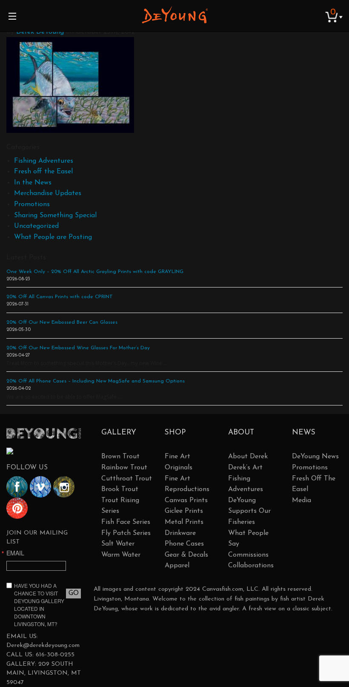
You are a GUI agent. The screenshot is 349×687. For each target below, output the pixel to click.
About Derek (248, 456)
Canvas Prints (186, 500)
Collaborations (251, 565)
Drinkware (180, 533)
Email (15, 553)
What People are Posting (53, 237)
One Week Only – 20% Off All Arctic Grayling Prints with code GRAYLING (94, 271)
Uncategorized (36, 226)
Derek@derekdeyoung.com (43, 645)
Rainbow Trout (124, 467)
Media (301, 500)
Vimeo (40, 486)
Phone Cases (184, 543)
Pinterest (17, 508)
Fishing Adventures (43, 161)
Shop (175, 432)
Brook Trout (119, 489)
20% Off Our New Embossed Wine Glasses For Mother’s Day (78, 348)
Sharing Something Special (55, 215)
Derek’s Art (245, 467)
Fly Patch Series (126, 533)
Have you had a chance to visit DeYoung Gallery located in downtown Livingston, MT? (39, 604)
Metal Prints (184, 522)
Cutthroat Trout (126, 478)
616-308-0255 (55, 655)
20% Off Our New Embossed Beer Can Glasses (61, 322)
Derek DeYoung (174, 14)
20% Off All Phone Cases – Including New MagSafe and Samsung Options (95, 381)
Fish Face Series (125, 522)
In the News (32, 182)
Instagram (63, 486)
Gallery (118, 432)
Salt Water (117, 543)
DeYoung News (315, 456)
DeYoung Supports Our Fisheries (249, 511)
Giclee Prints (184, 511)
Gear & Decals (186, 555)
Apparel (177, 565)
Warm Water (120, 555)
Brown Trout (120, 456)
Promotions (32, 204)
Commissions (248, 555)
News (303, 432)
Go (74, 593)
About (241, 432)
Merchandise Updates (47, 193)
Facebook (17, 486)
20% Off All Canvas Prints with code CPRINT (59, 296)
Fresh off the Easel (43, 171)
